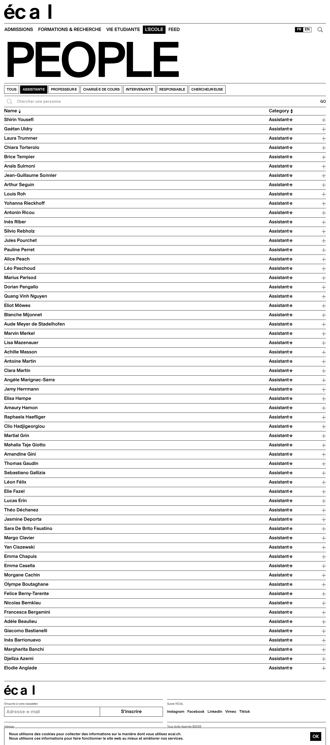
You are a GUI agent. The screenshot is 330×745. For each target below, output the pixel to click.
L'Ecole (154, 29)
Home (28, 11)
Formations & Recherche (69, 29)
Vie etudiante (123, 29)
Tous (11, 90)
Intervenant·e (139, 90)
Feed (174, 29)
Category (279, 111)
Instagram (175, 712)
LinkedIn (215, 712)
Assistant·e (34, 90)
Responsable (172, 90)
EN (307, 29)
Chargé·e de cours (101, 90)
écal (19, 690)
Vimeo (230, 712)
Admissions (18, 29)
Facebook (196, 712)
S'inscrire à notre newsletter (21, 704)
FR (299, 29)
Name (10, 111)
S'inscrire (131, 711)
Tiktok (244, 712)
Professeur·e (64, 90)
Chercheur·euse (207, 90)
